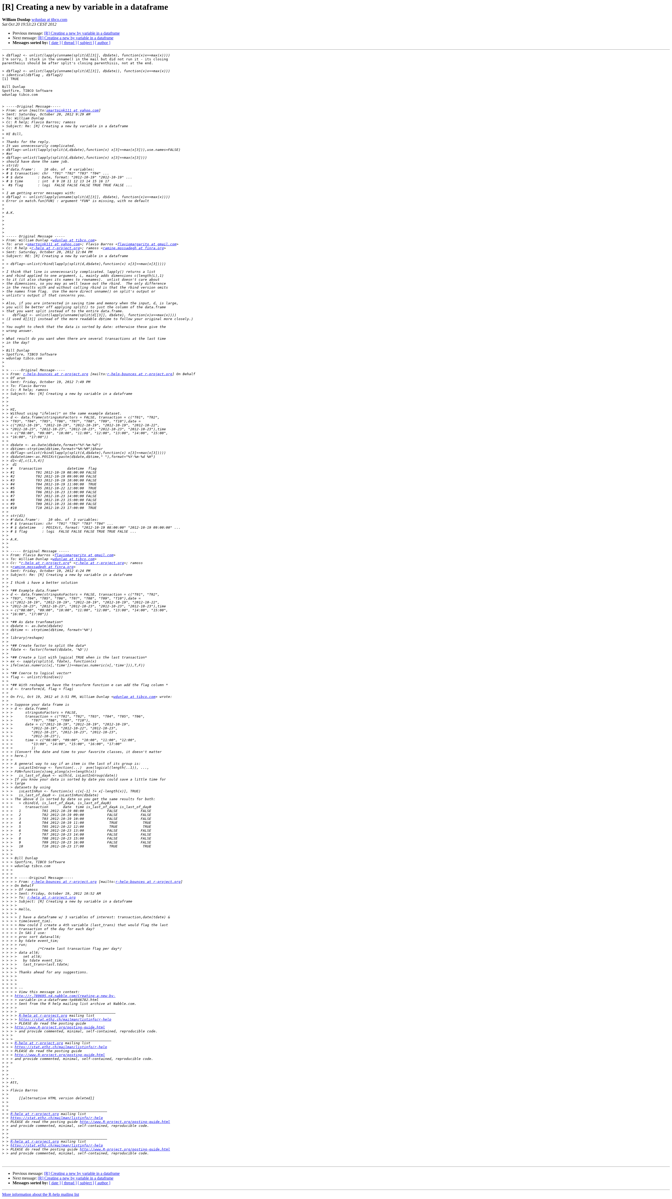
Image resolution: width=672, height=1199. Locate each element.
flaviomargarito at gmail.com (147, 244)
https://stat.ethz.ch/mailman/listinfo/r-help (65, 1019)
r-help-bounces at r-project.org (55, 374)
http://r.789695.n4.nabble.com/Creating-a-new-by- (65, 996)
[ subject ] (86, 42)
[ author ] (102, 42)
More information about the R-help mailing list (40, 1194)
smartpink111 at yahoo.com (72, 110)
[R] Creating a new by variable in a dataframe (82, 33)
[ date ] (55, 42)
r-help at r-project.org (56, 248)
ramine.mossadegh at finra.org (133, 248)
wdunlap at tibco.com (49, 19)
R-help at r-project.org (43, 1015)
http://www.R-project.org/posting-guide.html (60, 1027)
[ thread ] (69, 42)
